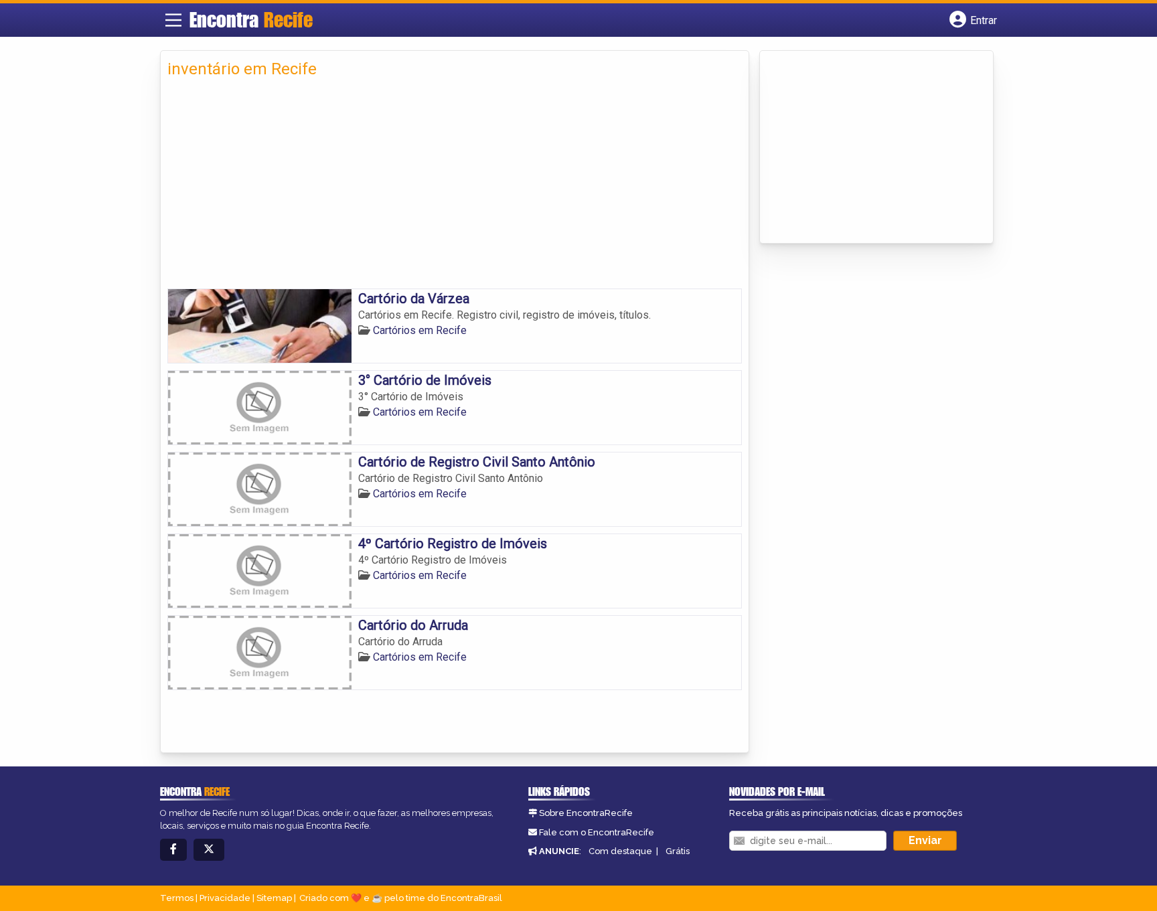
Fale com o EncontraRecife (596, 832)
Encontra (251, 19)
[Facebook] (173, 850)
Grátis (678, 851)
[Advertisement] (454, 188)
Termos (177, 898)
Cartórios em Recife (420, 330)
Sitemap (274, 898)
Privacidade (225, 898)
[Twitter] (209, 850)
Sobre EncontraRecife (586, 813)
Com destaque (620, 851)
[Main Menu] (173, 20)
